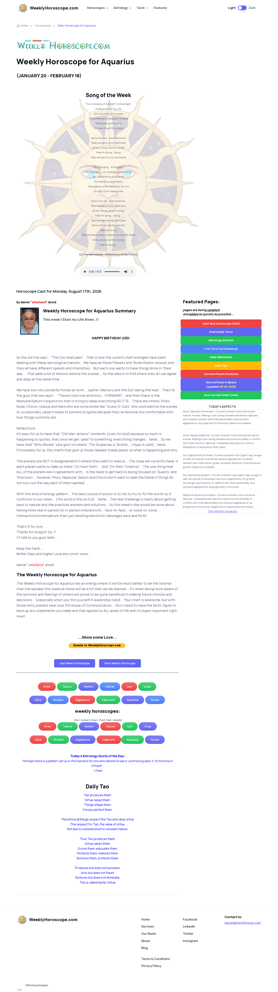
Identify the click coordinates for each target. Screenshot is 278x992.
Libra (38, 700)
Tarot (141, 8)
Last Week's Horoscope (75, 663)
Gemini (88, 686)
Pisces (155, 700)
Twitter (188, 934)
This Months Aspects (222, 511)
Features (160, 8)
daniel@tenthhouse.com (242, 923)
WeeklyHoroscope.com (54, 8)
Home (24, 25)
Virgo (147, 686)
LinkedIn (189, 926)
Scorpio (58, 700)
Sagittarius (82, 700)
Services (147, 926)
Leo (129, 686)
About (145, 941)
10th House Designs (37, 985)
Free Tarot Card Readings (221, 349)
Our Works (148, 934)
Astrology (121, 8)
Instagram (190, 941)
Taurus (67, 686)
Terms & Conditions (155, 959)
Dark (252, 8)
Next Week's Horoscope (120, 663)
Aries (46, 686)
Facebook (190, 919)
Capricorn (108, 700)
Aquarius (133, 700)
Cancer (110, 686)
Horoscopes (96, 8)
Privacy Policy (151, 966)
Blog (144, 948)
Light (232, 8)
